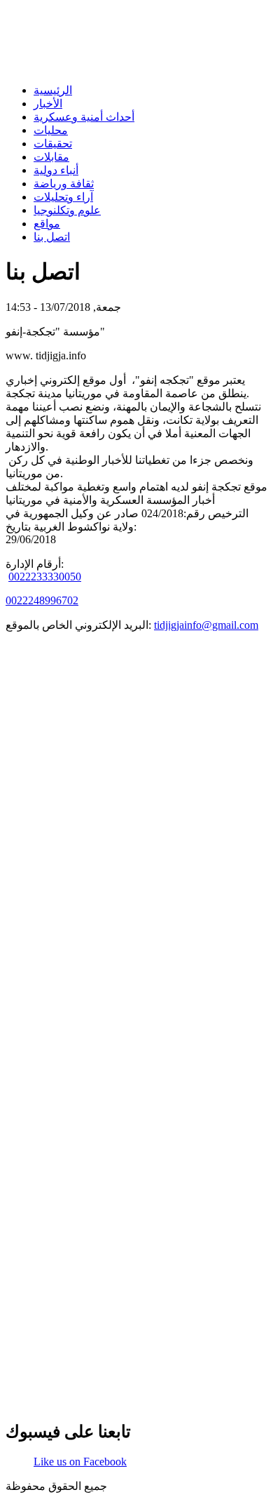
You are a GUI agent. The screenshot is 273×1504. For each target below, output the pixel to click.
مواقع (47, 223)
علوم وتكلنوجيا (67, 210)
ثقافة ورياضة (64, 183)
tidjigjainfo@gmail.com (206, 625)
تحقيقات (53, 143)
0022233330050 (44, 577)
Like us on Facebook (80, 1462)
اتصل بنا (52, 237)
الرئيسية (53, 90)
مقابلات (51, 157)
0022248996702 (42, 600)
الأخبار (48, 103)
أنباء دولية (56, 170)
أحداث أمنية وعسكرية (84, 117)
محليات (51, 130)
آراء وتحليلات (63, 197)
